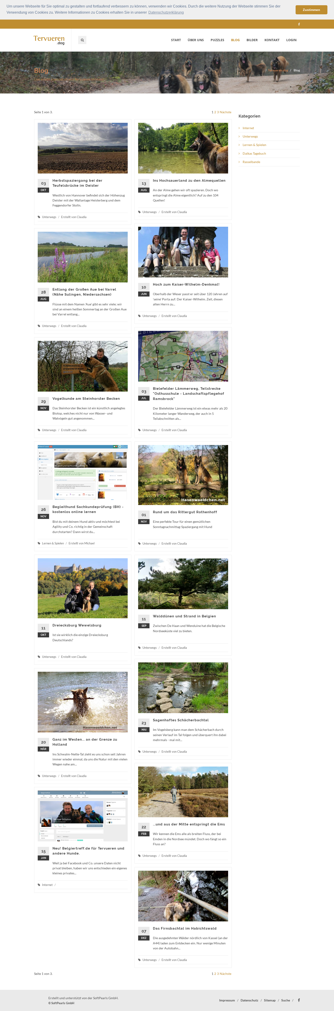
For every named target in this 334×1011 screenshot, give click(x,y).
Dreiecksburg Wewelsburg (77, 625)
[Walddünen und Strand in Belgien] (183, 583)
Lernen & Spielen (254, 145)
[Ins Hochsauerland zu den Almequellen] (183, 148)
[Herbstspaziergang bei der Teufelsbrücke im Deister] (83, 148)
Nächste (225, 112)
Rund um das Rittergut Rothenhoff (185, 512)
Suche (285, 1000)
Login (291, 40)
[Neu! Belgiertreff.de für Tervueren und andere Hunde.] (83, 816)
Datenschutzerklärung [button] (166, 12)
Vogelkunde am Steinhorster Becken (86, 399)
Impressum (227, 1000)
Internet (248, 128)
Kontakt (271, 40)
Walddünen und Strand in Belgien (184, 616)
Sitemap (270, 1000)
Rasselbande (251, 162)
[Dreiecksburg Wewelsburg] (83, 588)
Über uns (196, 40)
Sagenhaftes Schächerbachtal (181, 720)
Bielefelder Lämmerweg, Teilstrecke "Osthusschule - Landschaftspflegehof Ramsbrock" (188, 394)
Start (176, 40)
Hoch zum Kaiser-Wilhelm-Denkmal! (186, 284)
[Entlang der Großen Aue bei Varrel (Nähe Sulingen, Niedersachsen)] (83, 257)
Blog (235, 40)
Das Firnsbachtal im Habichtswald (185, 928)
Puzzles (217, 40)
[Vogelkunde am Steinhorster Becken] (83, 366)
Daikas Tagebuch (254, 153)
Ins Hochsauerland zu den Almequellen (189, 181)
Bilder (252, 40)
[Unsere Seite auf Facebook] (299, 24)
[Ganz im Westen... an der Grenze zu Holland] (83, 702)
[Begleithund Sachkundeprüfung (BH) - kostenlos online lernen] (83, 472)
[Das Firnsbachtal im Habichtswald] (183, 896)
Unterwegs (250, 136)
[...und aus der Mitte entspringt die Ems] (183, 792)
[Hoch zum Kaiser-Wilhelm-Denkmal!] (183, 252)
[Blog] (52, 40)
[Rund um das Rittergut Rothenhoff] (183, 475)
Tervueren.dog (278, 70)
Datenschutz (249, 1000)
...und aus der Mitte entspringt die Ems (189, 824)
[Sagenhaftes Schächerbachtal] (183, 687)
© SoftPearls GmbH (61, 1003)
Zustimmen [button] (311, 10)
